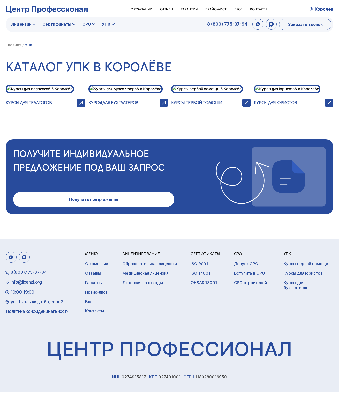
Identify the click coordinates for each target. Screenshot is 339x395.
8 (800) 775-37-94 (227, 24)
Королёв (324, 9)
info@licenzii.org (26, 282)
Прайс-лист (215, 9)
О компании (141, 9)
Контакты (258, 9)
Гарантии (189, 9)
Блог (238, 9)
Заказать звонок (305, 24)
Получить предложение (93, 199)
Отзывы (166, 9)
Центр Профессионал (47, 9)
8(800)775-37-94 (29, 272)
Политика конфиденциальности (37, 311)
